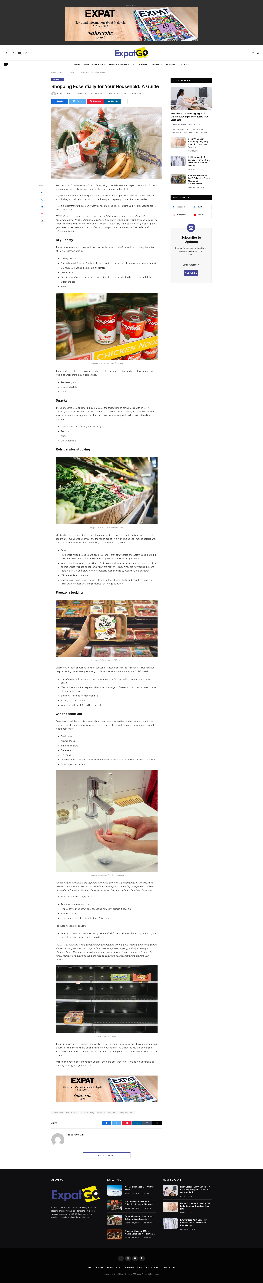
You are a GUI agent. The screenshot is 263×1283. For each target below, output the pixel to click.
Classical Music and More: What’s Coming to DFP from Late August (140, 1232)
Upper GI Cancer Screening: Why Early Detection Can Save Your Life (198, 143)
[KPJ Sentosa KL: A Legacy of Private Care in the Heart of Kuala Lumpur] (178, 161)
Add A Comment (106, 1155)
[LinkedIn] (42, 206)
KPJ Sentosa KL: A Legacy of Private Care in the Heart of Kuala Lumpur (199, 161)
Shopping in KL (126, 1112)
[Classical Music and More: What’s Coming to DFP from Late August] (114, 1234)
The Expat (171, 64)
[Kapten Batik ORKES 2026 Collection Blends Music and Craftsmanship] (178, 179)
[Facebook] (42, 192)
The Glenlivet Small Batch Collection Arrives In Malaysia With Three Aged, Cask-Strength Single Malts (140, 1203)
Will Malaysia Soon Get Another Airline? (139, 1188)
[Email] (42, 220)
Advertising (152, 1267)
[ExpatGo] (131, 52)
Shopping (112, 1112)
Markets (101, 1112)
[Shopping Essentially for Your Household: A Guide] (106, 143)
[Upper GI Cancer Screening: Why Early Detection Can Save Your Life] (178, 142)
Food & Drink (140, 64)
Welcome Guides (93, 64)
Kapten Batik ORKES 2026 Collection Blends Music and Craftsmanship (199, 179)
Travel (155, 64)
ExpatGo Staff (67, 94)
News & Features (119, 64)
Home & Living (87, 1112)
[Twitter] (42, 199)
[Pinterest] (42, 213)
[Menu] (6, 64)
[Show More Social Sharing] (125, 101)
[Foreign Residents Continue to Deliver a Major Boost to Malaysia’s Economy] (114, 1220)
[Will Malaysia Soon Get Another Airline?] (114, 1190)
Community (57, 80)
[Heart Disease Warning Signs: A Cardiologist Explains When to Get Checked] (191, 98)
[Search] (257, 53)
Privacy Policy (133, 1267)
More (184, 64)
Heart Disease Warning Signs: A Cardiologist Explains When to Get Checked (189, 116)
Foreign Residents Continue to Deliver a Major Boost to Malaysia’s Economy (139, 1217)
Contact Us (169, 1267)
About (100, 1267)
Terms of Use (114, 1267)
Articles (61, 72)
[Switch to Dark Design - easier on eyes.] (253, 53)
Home (77, 64)
